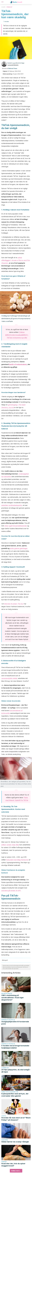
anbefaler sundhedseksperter (11, 505)
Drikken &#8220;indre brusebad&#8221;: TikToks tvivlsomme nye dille (16, 335)
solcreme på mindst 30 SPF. (11, 890)
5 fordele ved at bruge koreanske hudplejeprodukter (15, 1047)
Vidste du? (9, 7)
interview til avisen (14, 604)
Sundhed (4, 1161)
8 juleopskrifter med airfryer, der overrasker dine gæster (15, 1095)
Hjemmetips (5, 1067)
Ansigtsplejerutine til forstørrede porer (15, 1023)
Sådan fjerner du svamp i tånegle (15, 1142)
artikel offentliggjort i (15, 260)
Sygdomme (4, 1140)
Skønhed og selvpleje (8, 1019)
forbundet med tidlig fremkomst (17, 860)
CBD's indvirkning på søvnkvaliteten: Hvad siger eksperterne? (12, 997)
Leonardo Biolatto (13, 65)
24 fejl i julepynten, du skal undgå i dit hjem (15, 1071)
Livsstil (3, 7)
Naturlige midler (6, 993)
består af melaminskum (18, 364)
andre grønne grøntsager (18, 548)
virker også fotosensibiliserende (15, 526)
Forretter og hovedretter (9, 1091)
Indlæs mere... (16, 1171)
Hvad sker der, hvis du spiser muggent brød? (13, 1165)
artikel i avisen (10, 845)
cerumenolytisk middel (9, 678)
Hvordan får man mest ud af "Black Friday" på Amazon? (16, 1119)
